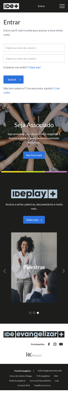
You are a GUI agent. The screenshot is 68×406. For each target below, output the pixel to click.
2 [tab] (34, 313)
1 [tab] (30, 313)
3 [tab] (38, 313)
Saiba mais (32, 219)
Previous (6, 271)
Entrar (41, 6)
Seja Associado (34, 155)
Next (62, 271)
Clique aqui (34, 67)
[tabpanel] (34, 267)
